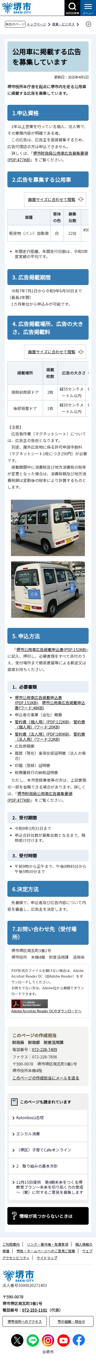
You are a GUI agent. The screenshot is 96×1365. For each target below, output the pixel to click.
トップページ (36, 24)
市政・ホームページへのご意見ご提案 (45, 1250)
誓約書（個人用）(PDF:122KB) (42, 722)
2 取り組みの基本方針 (37, 1166)
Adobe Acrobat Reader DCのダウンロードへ (46, 1010)
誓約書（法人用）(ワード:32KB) (50, 736)
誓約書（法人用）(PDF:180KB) (42, 734)
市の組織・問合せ (71, 1321)
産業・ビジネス (63, 24)
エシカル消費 (28, 1134)
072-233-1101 (34, 1310)
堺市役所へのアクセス (25, 1321)
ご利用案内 (11, 1244)
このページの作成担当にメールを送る (45, 1078)
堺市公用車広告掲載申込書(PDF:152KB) (51, 649)
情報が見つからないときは (46, 1216)
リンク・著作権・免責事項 (47, 1244)
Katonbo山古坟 (30, 1117)
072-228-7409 (44, 1049)
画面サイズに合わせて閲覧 (51, 199)
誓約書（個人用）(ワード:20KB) (50, 724)
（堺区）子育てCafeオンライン (43, 1150)
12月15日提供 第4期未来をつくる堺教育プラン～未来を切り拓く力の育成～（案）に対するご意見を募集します (49, 1187)
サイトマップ (47, 1257)
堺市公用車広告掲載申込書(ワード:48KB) (50, 705)
